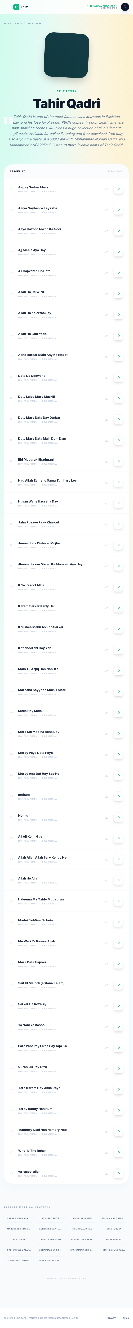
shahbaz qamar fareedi (83, 1239)
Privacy (111, 1317)
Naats (19, 23)
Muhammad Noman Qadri (95, 139)
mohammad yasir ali (51, 1250)
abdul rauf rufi (82, 1218)
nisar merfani (114, 1239)
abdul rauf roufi (51, 1239)
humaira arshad (82, 1229)
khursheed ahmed (19, 1260)
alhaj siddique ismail (52, 1260)
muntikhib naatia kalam (52, 1229)
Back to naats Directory (66, 1278)
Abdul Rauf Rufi (59, 139)
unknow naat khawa (19, 1218)
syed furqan (114, 1229)
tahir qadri (33, 23)
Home (7, 23)
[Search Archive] (125, 7)
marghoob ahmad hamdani (20, 1229)
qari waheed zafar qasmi (20, 1250)
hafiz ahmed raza (114, 1250)
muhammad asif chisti (83, 1250)
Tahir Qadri (113, 145)
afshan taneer (51, 1218)
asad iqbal (18, 1239)
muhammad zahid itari (115, 1218)
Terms (125, 1317)
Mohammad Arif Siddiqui (30, 145)
